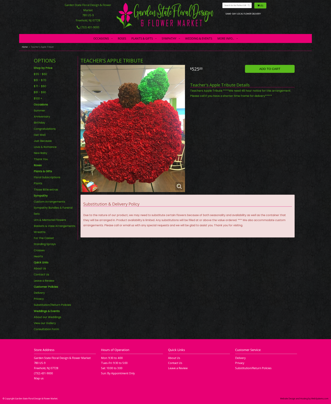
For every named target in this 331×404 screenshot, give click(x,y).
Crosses (39, 250)
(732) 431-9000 (89, 27)
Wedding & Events (198, 38)
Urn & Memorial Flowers (50, 220)
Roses (122, 38)
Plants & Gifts (142, 38)
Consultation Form (46, 329)
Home (25, 46)
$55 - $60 (40, 74)
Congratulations (45, 129)
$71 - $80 (40, 86)
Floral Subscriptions (47, 177)
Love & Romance (45, 147)
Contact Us (41, 274)
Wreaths (40, 232)
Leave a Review (44, 281)
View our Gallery (45, 323)
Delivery (39, 293)
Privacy (39, 299)
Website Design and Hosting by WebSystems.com (304, 398)
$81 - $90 (40, 92)
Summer (39, 111)
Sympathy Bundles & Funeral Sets (53, 211)
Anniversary (42, 117)
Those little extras (46, 190)
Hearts (38, 256)
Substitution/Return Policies (52, 305)
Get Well (40, 135)
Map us (39, 378)
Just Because (43, 141)
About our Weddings (47, 317)
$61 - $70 (40, 80)
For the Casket (44, 238)
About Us (40, 268)
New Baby (40, 153)
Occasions (101, 38)
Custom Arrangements (49, 202)
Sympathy (169, 38)
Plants (38, 183)
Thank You (41, 159)
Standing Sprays (45, 244)
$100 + (38, 98)
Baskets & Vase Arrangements (54, 226)
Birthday (39, 123)
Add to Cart (269, 69)
